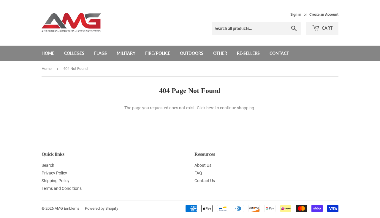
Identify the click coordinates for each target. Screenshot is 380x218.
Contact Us (204, 180)
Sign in (295, 14)
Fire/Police (157, 53)
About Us (202, 165)
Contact (279, 53)
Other (220, 53)
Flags (100, 53)
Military (126, 53)
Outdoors (191, 53)
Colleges (74, 53)
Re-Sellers (248, 53)
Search (48, 165)
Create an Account (323, 14)
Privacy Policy (54, 173)
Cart (326, 28)
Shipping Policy (55, 180)
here (210, 107)
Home (48, 53)
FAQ (198, 173)
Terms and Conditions (62, 188)
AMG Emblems (67, 208)
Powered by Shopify (101, 208)
